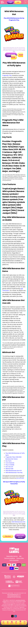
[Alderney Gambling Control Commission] (14, 586)
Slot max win (9, 467)
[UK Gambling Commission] (10, 582)
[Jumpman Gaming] (14, 552)
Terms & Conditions (9, 558)
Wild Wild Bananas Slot (18, 522)
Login (10, 2)
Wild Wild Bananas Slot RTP (13, 471)
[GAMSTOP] (20, 577)
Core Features (9, 463)
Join (17, 2)
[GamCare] (7, 577)
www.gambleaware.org (13, 594)
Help (20, 556)
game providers (20, 478)
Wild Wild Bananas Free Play (13, 472)
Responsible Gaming (12, 556)
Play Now (8, 536)
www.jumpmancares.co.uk (14, 595)
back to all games (20, 536)
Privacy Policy (20, 558)
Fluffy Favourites (14, 560)
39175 (12, 604)
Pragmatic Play (7, 75)
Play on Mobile (9, 465)
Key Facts (8, 461)
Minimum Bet (9, 469)
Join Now (11, 55)
